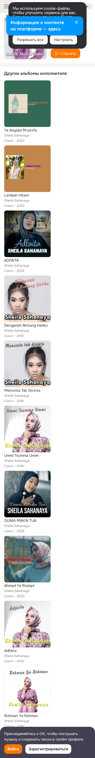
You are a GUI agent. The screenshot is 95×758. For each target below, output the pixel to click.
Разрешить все (30, 39)
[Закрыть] (76, 23)
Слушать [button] (68, 53)
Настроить (63, 39)
